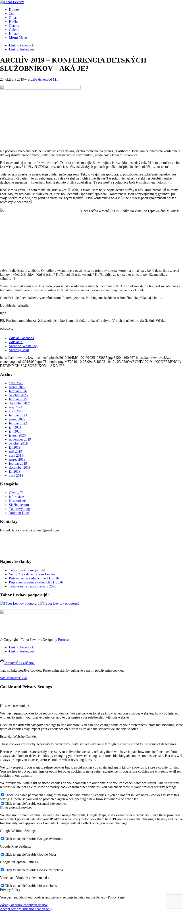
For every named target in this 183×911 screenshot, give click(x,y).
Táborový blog (19, 509)
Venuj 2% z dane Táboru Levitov (32, 574)
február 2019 (18, 463)
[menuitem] (96, 10)
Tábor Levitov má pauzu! (27, 570)
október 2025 (18, 395)
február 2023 (18, 415)
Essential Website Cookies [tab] (18, 736)
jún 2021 (15, 427)
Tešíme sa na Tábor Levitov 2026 (32, 586)
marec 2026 (17, 387)
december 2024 (20, 403)
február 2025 (18, 399)
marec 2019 (17, 459)
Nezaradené (17, 501)
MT (55, 79)
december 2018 (20, 467)
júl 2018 (15, 471)
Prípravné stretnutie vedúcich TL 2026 (36, 582)
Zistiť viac (20, 678)
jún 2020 (15, 431)
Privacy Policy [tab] (10, 890)
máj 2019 (15, 451)
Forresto (64, 639)
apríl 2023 (16, 411)
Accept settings (10, 909)
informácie (16, 497)
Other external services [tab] (16, 807)
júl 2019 (15, 447)
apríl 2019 (16, 455)
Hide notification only (36, 909)
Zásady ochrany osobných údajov (24, 905)
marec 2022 (17, 419)
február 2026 (18, 391)
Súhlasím (6, 678)
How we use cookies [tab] (14, 706)
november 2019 (20, 439)
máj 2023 (15, 407)
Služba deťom (38, 79)
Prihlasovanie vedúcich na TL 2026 (34, 578)
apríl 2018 (16, 475)
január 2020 (17, 435)
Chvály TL (17, 493)
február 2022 (18, 423)
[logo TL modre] (12, 2)
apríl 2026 (16, 383)
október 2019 (18, 443)
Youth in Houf (19, 513)
